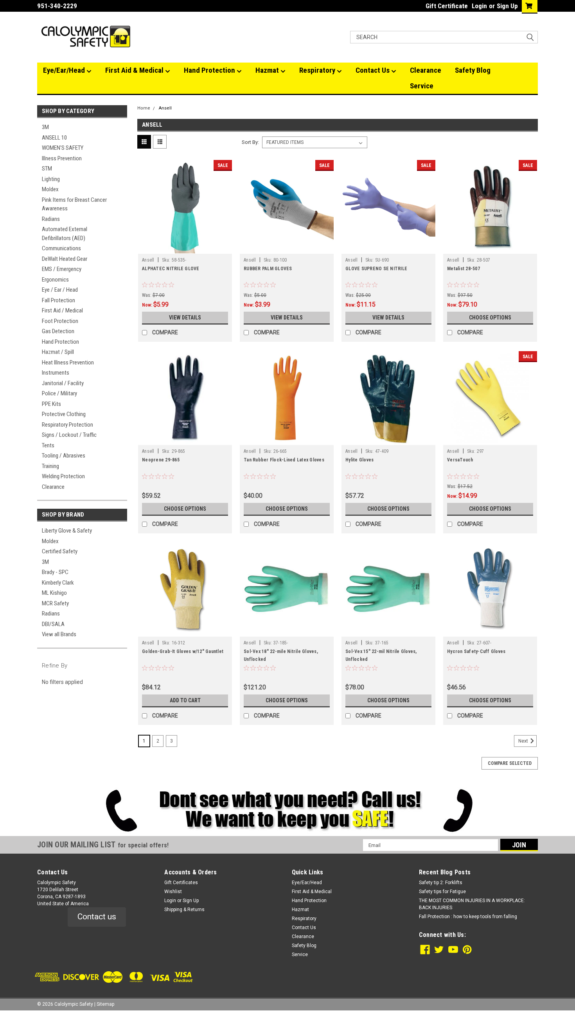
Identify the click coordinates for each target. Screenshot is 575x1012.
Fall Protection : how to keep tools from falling (468, 916)
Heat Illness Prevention (68, 362)
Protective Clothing (64, 414)
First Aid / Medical (62, 310)
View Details (185, 317)
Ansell (165, 108)
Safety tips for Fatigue (442, 891)
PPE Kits (51, 403)
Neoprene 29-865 (161, 460)
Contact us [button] (96, 916)
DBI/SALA (53, 624)
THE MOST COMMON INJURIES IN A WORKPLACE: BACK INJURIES (472, 904)
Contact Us (373, 70)
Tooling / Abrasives (63, 455)
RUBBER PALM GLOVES (268, 268)
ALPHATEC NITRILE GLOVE (170, 268)
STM (47, 168)
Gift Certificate (447, 6)
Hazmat (267, 70)
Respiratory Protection (67, 424)
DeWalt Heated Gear (64, 258)
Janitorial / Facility (63, 383)
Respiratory (318, 70)
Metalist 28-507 (463, 268)
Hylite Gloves (359, 460)
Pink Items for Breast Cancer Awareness (74, 204)
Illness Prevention (62, 158)
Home (143, 108)
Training (50, 466)
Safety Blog (473, 70)
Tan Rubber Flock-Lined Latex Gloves (284, 460)
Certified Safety (59, 551)
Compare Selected (510, 763)
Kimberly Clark (58, 582)
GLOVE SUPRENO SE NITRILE (376, 268)
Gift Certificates (181, 882)
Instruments (55, 372)
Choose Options (490, 317)
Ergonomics (55, 279)
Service (421, 85)
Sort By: (250, 142)
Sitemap (105, 1004)
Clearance (425, 70)
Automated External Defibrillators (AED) (64, 234)
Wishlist (173, 891)
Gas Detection (58, 331)
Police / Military (59, 393)
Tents (48, 445)
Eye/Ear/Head (64, 70)
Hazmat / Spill (58, 351)
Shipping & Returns (184, 909)
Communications (61, 248)
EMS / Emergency (61, 269)
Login (479, 6)
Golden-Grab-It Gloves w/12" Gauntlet (182, 651)
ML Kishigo (54, 592)
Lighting (51, 179)
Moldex (50, 189)
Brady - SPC (55, 572)
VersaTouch (460, 460)
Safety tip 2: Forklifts (440, 882)
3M (45, 127)
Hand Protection (210, 70)
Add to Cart (185, 700)
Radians (51, 218)
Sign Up (507, 6)
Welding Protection (63, 476)
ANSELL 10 (54, 137)
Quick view (185, 248)
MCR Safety (55, 603)
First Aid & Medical (135, 70)
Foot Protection (60, 321)
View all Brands (59, 634)
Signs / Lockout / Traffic (69, 434)
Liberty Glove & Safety (67, 530)
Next (523, 741)
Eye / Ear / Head (60, 289)
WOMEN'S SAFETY (62, 147)
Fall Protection (58, 300)
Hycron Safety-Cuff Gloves (476, 651)
